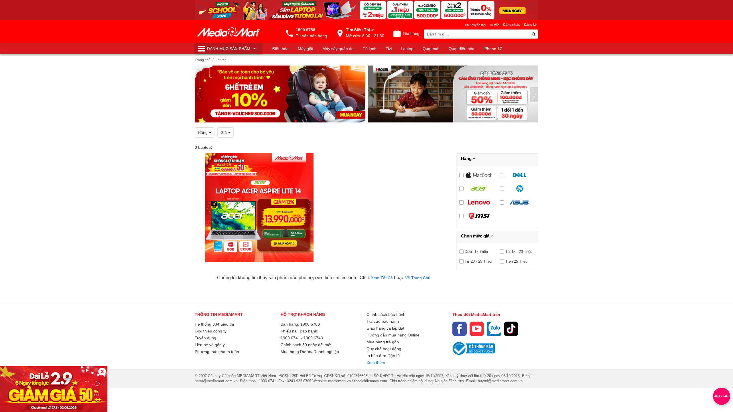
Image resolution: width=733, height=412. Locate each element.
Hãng (467, 158)
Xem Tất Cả (382, 278)
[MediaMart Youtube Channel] (477, 329)
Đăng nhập (511, 25)
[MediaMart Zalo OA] (494, 329)
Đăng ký (530, 25)
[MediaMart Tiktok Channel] (511, 329)
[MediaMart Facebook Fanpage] (459, 329)
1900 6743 (313, 338)
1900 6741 (290, 338)
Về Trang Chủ (417, 278)
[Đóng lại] (102, 371)
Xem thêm (375, 362)
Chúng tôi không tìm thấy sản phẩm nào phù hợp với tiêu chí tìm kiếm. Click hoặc (323, 277)
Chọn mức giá (475, 235)
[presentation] (199, 94)
